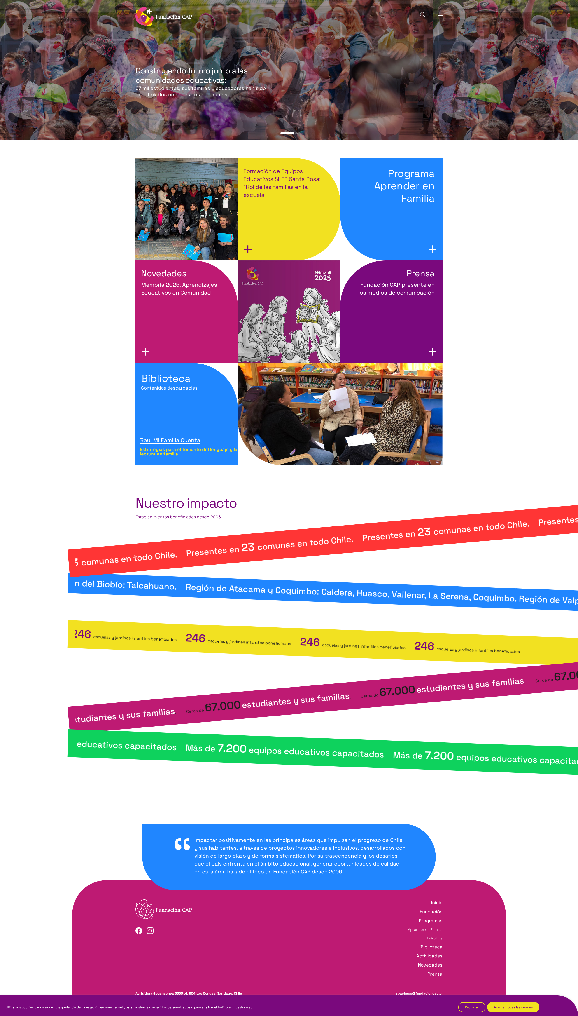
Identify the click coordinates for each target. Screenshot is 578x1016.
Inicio (437, 903)
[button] (281, 133)
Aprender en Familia (425, 929)
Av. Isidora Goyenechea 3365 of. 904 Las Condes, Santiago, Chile (188, 993)
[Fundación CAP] (163, 15)
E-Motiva (435, 938)
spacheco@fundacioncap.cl (419, 993)
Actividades (429, 956)
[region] (289, 1005)
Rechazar (472, 1007)
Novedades (430, 965)
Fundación (431, 912)
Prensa (435, 974)
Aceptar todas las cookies (513, 1007)
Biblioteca (169, 381)
